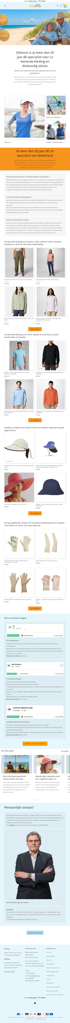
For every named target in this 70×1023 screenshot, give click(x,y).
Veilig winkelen (50, 975)
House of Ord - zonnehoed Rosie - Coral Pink (15, 504)
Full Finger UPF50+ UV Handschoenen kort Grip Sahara (18, 599)
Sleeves (6, 142)
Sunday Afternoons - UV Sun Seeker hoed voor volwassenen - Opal (19, 466)
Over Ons (48, 952)
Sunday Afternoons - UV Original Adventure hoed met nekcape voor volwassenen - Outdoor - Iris (49, 466)
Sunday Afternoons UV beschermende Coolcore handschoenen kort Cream (16, 561)
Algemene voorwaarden (53, 987)
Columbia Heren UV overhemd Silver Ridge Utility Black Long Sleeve (50, 373)
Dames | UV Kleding (53, 117)
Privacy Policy (50, 983)
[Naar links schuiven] (31, 800)
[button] (5, 6)
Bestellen (49, 960)
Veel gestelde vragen (52, 991)
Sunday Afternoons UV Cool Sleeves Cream (46, 560)
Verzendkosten (50, 964)
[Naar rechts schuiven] (39, 800)
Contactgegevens (30, 1019)
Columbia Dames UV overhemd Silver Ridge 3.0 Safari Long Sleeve (19, 319)
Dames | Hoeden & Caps (54, 142)
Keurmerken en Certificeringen (54, 994)
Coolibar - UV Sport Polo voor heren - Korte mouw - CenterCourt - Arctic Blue (17, 373)
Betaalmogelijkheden (52, 971)
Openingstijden (50, 956)
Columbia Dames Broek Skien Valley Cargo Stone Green (18, 279)
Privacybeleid (39, 1017)
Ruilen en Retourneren (52, 968)
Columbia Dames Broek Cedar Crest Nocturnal (47, 279)
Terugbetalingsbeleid (30, 1017)
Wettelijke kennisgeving (40, 1019)
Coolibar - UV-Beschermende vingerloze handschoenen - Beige (50, 600)
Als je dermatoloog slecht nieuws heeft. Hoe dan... (14, 777)
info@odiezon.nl (35, 976)
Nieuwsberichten (9, 971)
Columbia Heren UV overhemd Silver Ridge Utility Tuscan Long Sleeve (50, 412)
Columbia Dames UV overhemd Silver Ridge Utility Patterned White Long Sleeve (48, 319)
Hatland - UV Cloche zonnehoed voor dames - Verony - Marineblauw (49, 505)
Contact (48, 979)
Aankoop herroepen (35, 933)
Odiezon (13, 1017)
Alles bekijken (35, 329)
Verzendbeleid (59, 1017)
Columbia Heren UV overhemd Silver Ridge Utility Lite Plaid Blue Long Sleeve (19, 412)
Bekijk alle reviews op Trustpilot (35, 743)
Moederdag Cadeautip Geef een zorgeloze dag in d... (47, 777)
